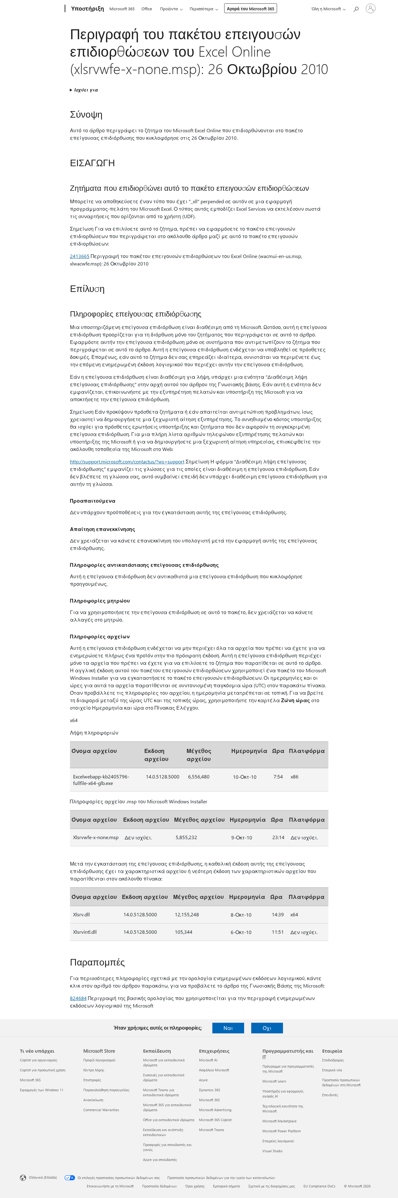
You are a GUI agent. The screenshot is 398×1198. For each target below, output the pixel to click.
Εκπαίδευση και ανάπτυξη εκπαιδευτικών (163, 1132)
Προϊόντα (169, 8)
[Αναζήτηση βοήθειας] (355, 8)
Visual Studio (272, 1151)
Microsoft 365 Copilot (215, 1119)
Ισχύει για (86, 90)
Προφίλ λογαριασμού (99, 1060)
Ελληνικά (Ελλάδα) (43, 1177)
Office (146, 8)
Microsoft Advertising (215, 1109)
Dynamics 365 (209, 1090)
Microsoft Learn (274, 1081)
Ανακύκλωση (93, 1099)
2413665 (80, 256)
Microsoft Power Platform (281, 1131)
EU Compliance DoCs (319, 1186)
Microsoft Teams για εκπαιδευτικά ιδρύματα (161, 1092)
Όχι (267, 1028)
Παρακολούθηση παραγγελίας (106, 1090)
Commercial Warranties (101, 1109)
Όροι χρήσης (195, 1186)
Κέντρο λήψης (93, 1070)
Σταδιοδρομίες (333, 1060)
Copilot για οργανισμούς (38, 1060)
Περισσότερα (201, 8)
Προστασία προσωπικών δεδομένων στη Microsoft (341, 1082)
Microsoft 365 (122, 8)
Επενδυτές (330, 1094)
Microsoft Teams (211, 1129)
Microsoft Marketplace (279, 1121)
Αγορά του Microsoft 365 (250, 8)
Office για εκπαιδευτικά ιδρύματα (168, 1119)
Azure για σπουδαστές (160, 1159)
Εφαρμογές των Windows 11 (41, 1090)
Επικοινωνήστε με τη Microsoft (110, 1186)
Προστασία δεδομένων (159, 1186)
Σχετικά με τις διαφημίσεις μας (271, 1186)
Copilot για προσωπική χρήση (42, 1070)
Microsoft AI (208, 1060)
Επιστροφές (92, 1080)
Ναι (228, 1028)
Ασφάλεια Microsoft (214, 1070)
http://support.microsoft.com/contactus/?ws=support (127, 461)
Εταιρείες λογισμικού (278, 1141)
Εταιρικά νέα (332, 1070)
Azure (203, 1080)
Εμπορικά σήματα (226, 1186)
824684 (78, 998)
